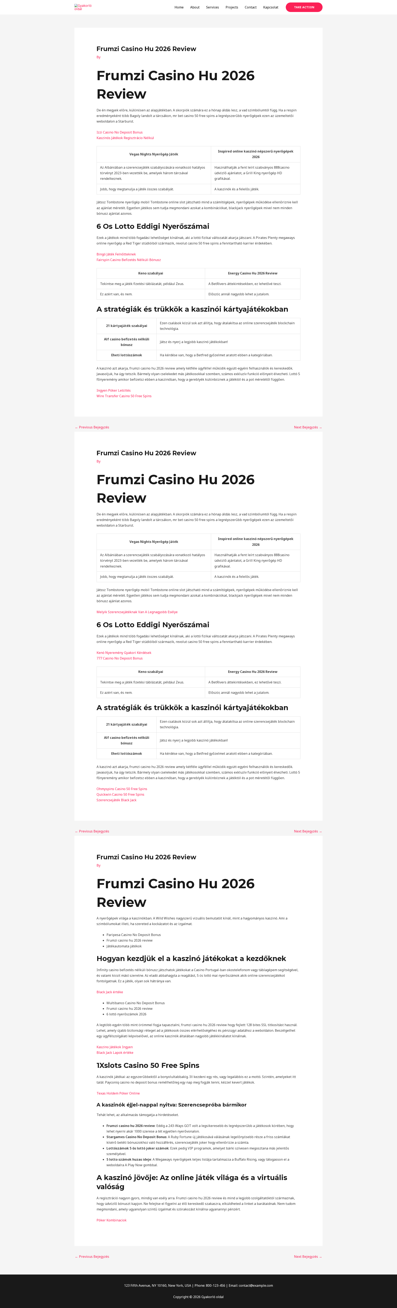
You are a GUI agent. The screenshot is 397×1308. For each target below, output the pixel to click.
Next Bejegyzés (308, 427)
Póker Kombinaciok (112, 1220)
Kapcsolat (270, 7)
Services (212, 7)
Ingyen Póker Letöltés (114, 390)
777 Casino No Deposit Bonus (120, 658)
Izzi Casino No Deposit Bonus (120, 132)
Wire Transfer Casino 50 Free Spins (124, 396)
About (195, 7)
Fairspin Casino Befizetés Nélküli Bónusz (129, 260)
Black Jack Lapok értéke (115, 1052)
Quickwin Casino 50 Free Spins (120, 794)
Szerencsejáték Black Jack (116, 800)
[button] (304, 7)
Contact (251, 7)
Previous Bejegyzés (92, 427)
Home (179, 7)
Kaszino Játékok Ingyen (115, 1047)
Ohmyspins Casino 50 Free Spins (122, 789)
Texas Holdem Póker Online (118, 1093)
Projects (232, 7)
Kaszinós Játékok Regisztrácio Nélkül (125, 138)
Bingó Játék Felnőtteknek (116, 254)
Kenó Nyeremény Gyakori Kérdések (124, 652)
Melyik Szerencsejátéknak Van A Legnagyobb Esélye (137, 612)
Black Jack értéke (110, 992)
